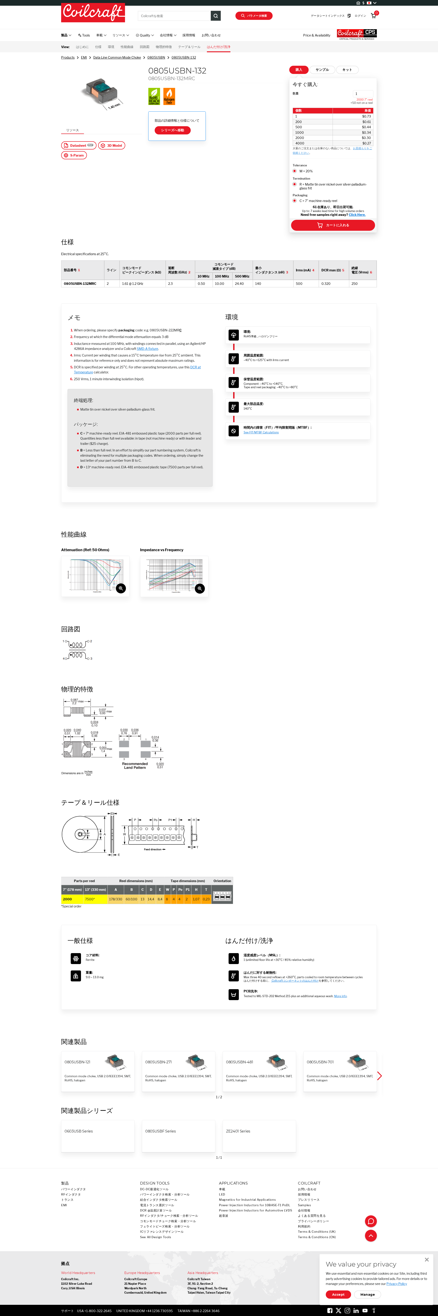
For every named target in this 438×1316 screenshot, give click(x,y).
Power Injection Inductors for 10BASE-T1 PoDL (254, 1205)
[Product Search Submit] (216, 16)
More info (340, 996)
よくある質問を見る (312, 1215)
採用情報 (188, 35)
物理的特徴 (164, 47)
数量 (296, 93)
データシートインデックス (328, 15)
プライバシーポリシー (313, 1221)
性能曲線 (127, 47)
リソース (72, 130)
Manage (367, 1294)
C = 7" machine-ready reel (318, 201)
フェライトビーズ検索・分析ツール (165, 1226)
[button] (379, 1076)
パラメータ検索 (257, 15)
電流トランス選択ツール (157, 1205)
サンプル (322, 70)
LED (222, 1194)
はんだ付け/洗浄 (218, 47)
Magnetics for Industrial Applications (247, 1199)
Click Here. (357, 215)
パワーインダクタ (73, 1189)
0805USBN (156, 57)
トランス (67, 1199)
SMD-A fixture (147, 349)
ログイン (360, 15)
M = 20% (306, 171)
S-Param (77, 155)
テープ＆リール (189, 47)
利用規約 (304, 1226)
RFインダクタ (71, 1194)
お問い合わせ (211, 35)
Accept (338, 1294)
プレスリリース (309, 1199)
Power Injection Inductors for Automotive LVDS (255, 1210)
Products (68, 57)
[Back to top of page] (371, 1236)
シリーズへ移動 (172, 130)
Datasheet (78, 145)
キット (347, 70)
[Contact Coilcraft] (371, 1221)
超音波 (223, 1215)
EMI (84, 57)
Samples (304, 1205)
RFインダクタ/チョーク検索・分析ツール (169, 1215)
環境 (111, 47)
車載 (222, 1189)
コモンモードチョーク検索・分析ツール (168, 1221)
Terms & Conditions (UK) (317, 1231)
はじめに (82, 47)
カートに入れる (337, 225)
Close (426, 1259)
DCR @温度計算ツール (156, 1210)
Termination (301, 178)
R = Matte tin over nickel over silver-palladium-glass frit (333, 186)
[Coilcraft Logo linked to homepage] (93, 13)
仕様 (98, 47)
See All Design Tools (155, 1237)
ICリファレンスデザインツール (162, 1231)
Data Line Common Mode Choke (117, 57)
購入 (299, 70)
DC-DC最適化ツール (154, 1189)
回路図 (144, 47)
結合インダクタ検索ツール (158, 1199)
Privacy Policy (396, 1284)
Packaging (300, 195)
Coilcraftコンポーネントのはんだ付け (295, 980)
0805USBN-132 (184, 57)
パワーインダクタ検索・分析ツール (165, 1194)
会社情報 (304, 1210)
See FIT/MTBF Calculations (261, 432)
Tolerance (300, 165)
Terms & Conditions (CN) (317, 1237)
